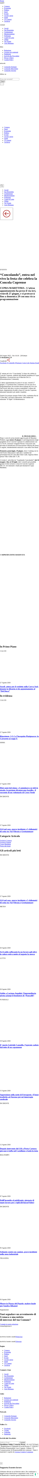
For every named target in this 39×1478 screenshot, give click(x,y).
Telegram (18, 1341)
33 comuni (7, 140)
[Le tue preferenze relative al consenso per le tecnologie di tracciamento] (35, 1474)
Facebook (7, 1428)
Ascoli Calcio (8, 16)
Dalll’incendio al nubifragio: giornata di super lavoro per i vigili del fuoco (17, 1201)
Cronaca (7, 6)
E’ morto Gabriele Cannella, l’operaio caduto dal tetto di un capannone (19, 1046)
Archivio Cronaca (6, 840)
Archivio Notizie (5, 842)
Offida (6, 39)
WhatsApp (18, 1337)
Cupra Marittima (5, 844)
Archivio (7, 21)
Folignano (7, 36)
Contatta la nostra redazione (9, 1324)
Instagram (7, 1434)
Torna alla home (5, 846)
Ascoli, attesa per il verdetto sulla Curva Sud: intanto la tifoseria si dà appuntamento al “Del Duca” (19, 688)
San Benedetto (9, 30)
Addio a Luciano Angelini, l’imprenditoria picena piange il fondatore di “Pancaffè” (18, 994)
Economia (7, 8)
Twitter (6, 1430)
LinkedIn (7, 1432)
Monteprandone (9, 34)
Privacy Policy (9, 58)
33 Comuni (8, 19)
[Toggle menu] (2, 83)
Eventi (6, 14)
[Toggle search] (2, 185)
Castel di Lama (9, 38)
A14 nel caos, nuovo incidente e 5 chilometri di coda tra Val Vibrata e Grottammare (18, 830)
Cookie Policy (9, 60)
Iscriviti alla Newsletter (11, 56)
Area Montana (9, 43)
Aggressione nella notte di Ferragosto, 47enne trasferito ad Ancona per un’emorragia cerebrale (19, 1097)
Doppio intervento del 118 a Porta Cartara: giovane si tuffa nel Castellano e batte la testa (19, 1149)
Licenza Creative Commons (24, 1452)
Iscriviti (22, 1442)
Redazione (7, 50)
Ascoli (6, 28)
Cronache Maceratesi (11, 69)
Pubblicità (7, 54)
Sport (6, 12)
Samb (6, 17)
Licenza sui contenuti (11, 52)
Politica (6, 10)
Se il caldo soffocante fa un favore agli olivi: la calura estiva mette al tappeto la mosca (18, 953)
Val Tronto (7, 41)
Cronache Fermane (10, 67)
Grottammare (8, 32)
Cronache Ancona (10, 70)
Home (2, 1)
